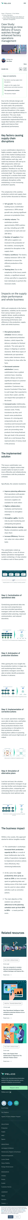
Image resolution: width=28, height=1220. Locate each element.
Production (4, 1128)
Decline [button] (17, 1216)
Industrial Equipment (7, 1156)
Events (3, 1179)
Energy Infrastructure (7, 1167)
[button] (25, 3)
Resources (8, 13)
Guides (3, 1183)
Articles (3, 1176)
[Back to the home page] (6, 3)
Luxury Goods (5, 1159)
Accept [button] (10, 1216)
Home (2, 13)
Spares (3, 1139)
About (3, 1196)
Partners (3, 1199)
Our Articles (16, 13)
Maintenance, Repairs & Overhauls (11, 1152)
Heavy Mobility (5, 1163)
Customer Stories (6, 1187)
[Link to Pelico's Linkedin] (10, 1092)
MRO (2, 1135)
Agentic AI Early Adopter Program (11, 1116)
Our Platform (5, 1112)
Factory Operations (8, 15)
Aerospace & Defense (7, 1148)
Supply (3, 1132)
